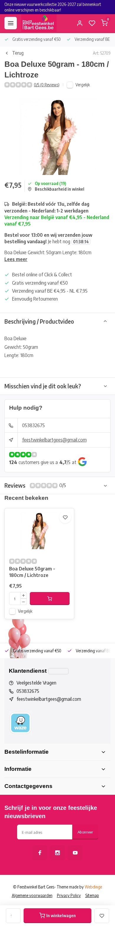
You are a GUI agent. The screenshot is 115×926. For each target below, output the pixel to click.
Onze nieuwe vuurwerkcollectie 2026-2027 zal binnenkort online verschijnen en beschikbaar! (52, 7)
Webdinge (93, 886)
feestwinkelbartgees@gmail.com (54, 440)
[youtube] (75, 852)
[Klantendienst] (58, 671)
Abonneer (85, 831)
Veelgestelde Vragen (36, 683)
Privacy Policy (69, 895)
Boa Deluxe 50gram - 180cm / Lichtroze (32, 572)
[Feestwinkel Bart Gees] (39, 23)
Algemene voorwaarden (32, 895)
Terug (18, 53)
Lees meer (15, 259)
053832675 (33, 425)
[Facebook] (39, 852)
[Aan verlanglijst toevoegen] (65, 517)
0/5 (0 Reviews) (47, 84)
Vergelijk (82, 84)
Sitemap (92, 895)
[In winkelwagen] (50, 598)
